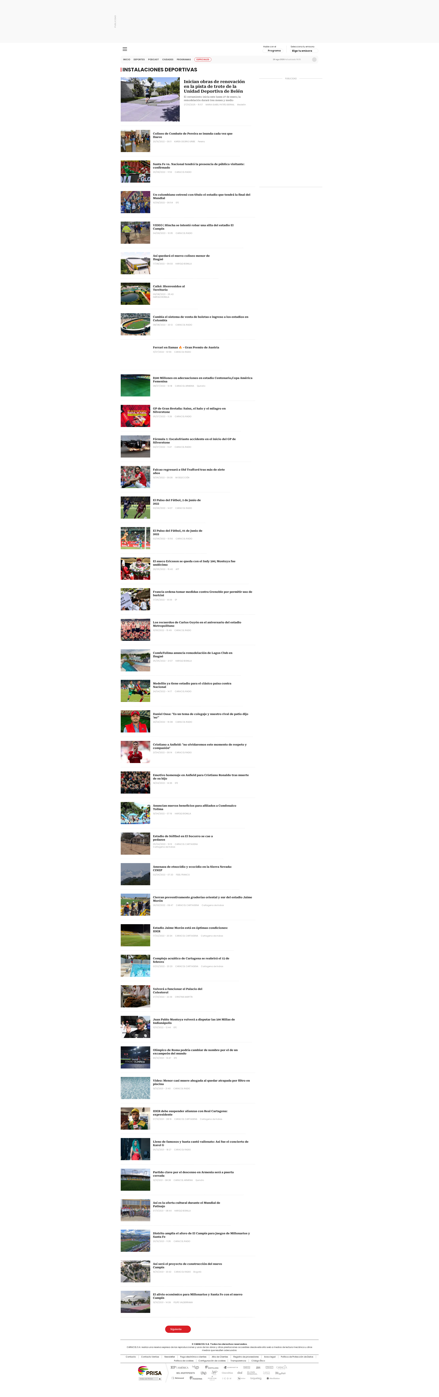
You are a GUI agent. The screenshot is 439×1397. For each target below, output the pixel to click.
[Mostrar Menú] (125, 49)
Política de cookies (184, 1360)
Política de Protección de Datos (297, 1356)
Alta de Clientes (220, 1356)
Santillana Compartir (229, 1367)
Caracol (281, 1367)
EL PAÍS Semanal (251, 1372)
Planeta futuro (265, 1372)
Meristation (272, 1377)
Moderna (195, 1377)
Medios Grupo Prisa (150, 1379)
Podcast (153, 59)
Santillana (210, 1367)
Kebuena (280, 1372)
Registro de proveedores (246, 1356)
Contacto (131, 1356)
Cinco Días (226, 1372)
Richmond (178, 1377)
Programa (274, 50)
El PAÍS (179, 1367)
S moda (240, 1377)
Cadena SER (246, 1367)
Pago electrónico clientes (193, 1356)
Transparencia (238, 1360)
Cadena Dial (239, 1372)
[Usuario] (314, 59)
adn (268, 1367)
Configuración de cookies (212, 1360)
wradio (213, 1372)
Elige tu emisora (302, 51)
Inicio (126, 59)
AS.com (257, 1367)
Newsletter (307, 59)
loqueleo (255, 1377)
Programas (184, 59)
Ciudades (167, 59)
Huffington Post (184, 1372)
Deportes (139, 59)
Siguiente (176, 1329)
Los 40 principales (194, 1367)
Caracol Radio (219, 49)
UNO (202, 1372)
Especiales (203, 59)
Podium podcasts (211, 1377)
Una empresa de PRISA (150, 1370)
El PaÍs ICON (226, 1377)
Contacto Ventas (150, 1356)
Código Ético (258, 1360)
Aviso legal (270, 1356)
